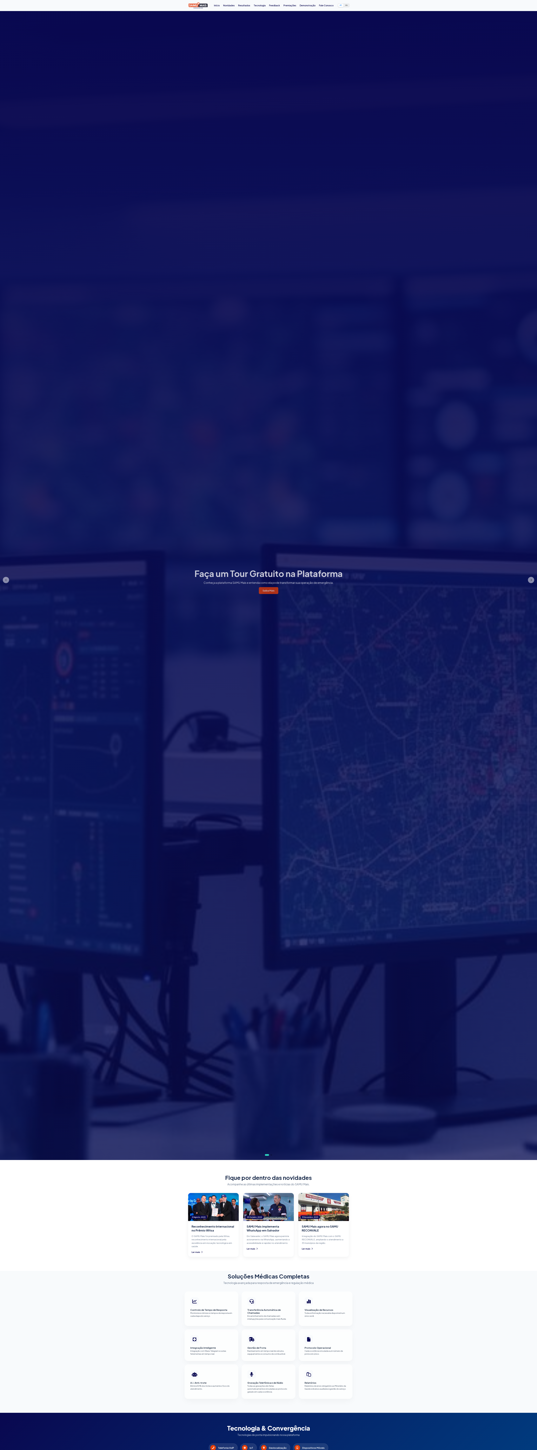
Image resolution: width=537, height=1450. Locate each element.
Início (217, 5)
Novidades (229, 5)
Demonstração (307, 5)
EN (346, 5)
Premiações (289, 5)
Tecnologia (260, 5)
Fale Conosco (326, 5)
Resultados (244, 5)
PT (341, 5)
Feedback (274, 5)
